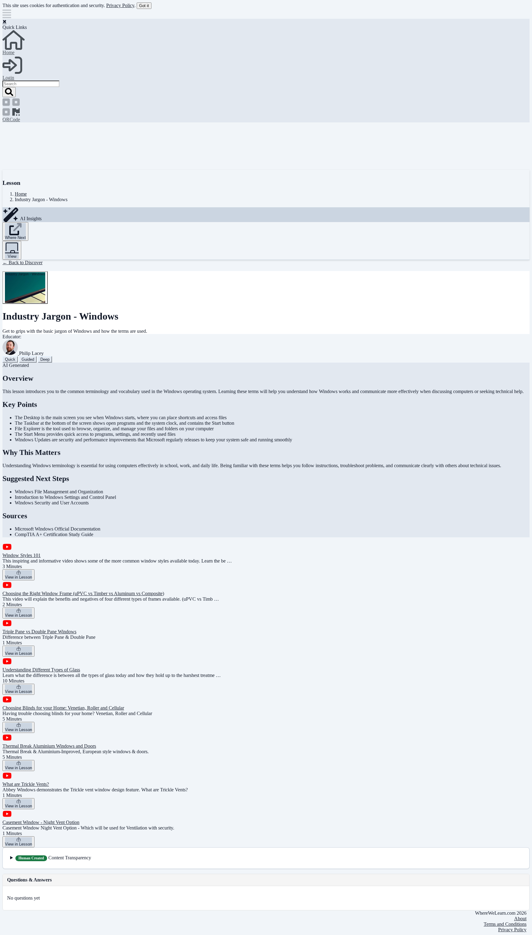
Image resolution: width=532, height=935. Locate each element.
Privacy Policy (120, 5)
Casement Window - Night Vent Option (40, 822)
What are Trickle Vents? (25, 784)
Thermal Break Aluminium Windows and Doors (49, 746)
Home (21, 194)
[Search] (9, 92)
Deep (45, 359)
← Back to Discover (22, 262)
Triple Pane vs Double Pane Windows (39, 631)
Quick (10, 359)
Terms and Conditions (505, 924)
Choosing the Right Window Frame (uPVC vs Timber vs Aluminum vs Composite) (83, 593)
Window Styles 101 (21, 555)
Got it (144, 5)
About (520, 918)
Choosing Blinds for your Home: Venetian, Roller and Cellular (63, 707)
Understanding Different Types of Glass (41, 669)
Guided (28, 359)
